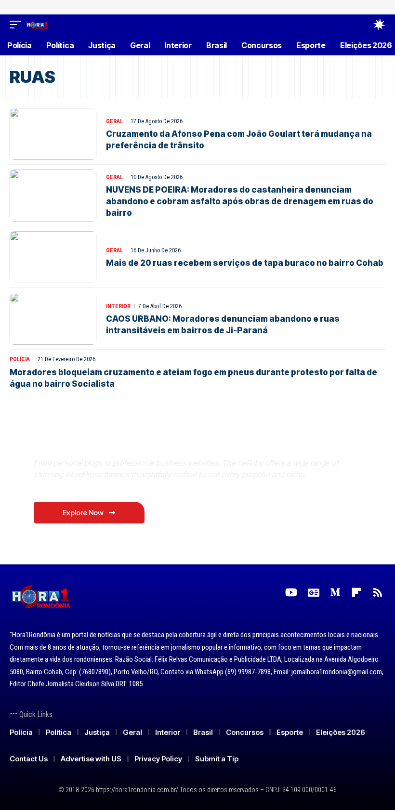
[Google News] (313, 592)
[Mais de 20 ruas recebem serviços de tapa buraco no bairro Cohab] (53, 257)
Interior (118, 306)
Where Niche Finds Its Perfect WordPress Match (168, 439)
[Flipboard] (356, 592)
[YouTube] (291, 592)
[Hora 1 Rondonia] (37, 24)
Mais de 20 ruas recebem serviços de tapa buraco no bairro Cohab (244, 263)
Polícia (20, 359)
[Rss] (377, 592)
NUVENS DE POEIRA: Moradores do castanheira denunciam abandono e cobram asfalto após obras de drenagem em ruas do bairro (239, 201)
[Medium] (335, 592)
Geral (114, 121)
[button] (18, 24)
